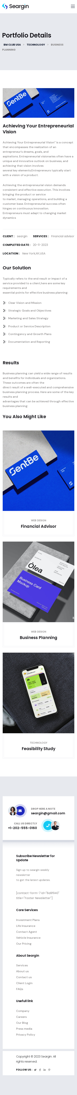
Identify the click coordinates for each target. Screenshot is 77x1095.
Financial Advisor (38, 526)
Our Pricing (24, 944)
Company (22, 1011)
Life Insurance (25, 926)
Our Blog (22, 1023)
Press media (24, 1029)
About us (22, 971)
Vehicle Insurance (28, 938)
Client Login (24, 983)
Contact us (24, 977)
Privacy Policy (25, 1034)
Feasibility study (38, 749)
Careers (21, 1017)
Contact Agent (26, 932)
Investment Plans (28, 920)
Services (22, 965)
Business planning (38, 637)
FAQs (19, 989)
